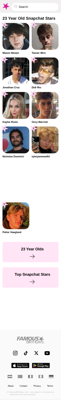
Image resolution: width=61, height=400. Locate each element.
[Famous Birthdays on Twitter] (35, 353)
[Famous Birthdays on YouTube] (46, 353)
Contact (23, 386)
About (10, 386)
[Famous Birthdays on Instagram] (14, 353)
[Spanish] (10, 376)
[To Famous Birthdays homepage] (6, 6)
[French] (30, 376)
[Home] (30, 340)
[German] (51, 376)
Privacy (37, 386)
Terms (50, 386)
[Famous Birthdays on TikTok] (24, 353)
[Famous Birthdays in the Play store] (41, 365)
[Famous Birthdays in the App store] (20, 365)
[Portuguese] (20, 376)
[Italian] (40, 376)
